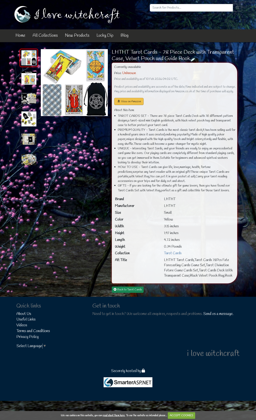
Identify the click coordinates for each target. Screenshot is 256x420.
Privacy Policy (27, 337)
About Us (23, 314)
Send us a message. (218, 314)
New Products (77, 35)
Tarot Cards (172, 253)
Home (20, 35)
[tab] (29, 58)
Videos (21, 325)
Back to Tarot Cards (129, 290)
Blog (124, 35)
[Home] (68, 14)
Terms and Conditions (33, 331)
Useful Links (26, 319)
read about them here (114, 415)
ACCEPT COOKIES (181, 415)
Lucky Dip (105, 35)
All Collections (45, 35)
